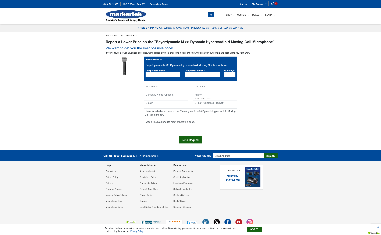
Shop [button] (229, 14)
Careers (143, 200)
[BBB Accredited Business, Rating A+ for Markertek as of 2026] (151, 222)
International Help (114, 200)
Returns (109, 183)
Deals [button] (256, 14)
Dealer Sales (179, 200)
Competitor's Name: (156, 70)
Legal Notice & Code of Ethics (154, 206)
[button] (131, 223)
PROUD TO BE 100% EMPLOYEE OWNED (217, 27)
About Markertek (147, 171)
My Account (258, 3)
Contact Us (111, 171)
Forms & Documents (183, 171)
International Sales (114, 206)
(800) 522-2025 (110, 4)
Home (108, 35)
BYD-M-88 (119, 35)
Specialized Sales (159, 4)
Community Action (148, 183)
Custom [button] (242, 14)
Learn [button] (269, 14)
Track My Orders (113, 189)
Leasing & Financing (183, 183)
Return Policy (112, 177)
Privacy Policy (146, 194)
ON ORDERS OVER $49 (164, 27)
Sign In (243, 3)
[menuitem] (230, 14)
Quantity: (229, 70)
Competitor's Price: (195, 70)
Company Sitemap (182, 206)
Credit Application (181, 177)
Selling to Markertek (182, 189)
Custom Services (181, 194)
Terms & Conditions (149, 189)
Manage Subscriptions (116, 194)
